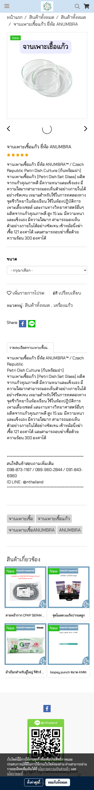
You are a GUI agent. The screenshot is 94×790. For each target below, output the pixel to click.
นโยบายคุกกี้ (15, 774)
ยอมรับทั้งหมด (57, 782)
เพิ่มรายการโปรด (27, 293)
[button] (75, 6)
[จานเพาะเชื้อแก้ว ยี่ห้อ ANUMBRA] (47, 75)
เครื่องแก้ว (63, 305)
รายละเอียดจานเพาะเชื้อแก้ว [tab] (30, 347)
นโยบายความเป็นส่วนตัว (54, 769)
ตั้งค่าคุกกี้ (33, 782)
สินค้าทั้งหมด (38, 305)
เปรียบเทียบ (69, 293)
